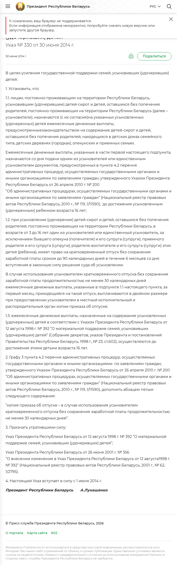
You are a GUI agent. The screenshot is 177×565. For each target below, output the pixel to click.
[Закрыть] (171, 19)
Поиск (169, 6)
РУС (153, 6)
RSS (54, 533)
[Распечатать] (131, 56)
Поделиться (154, 56)
